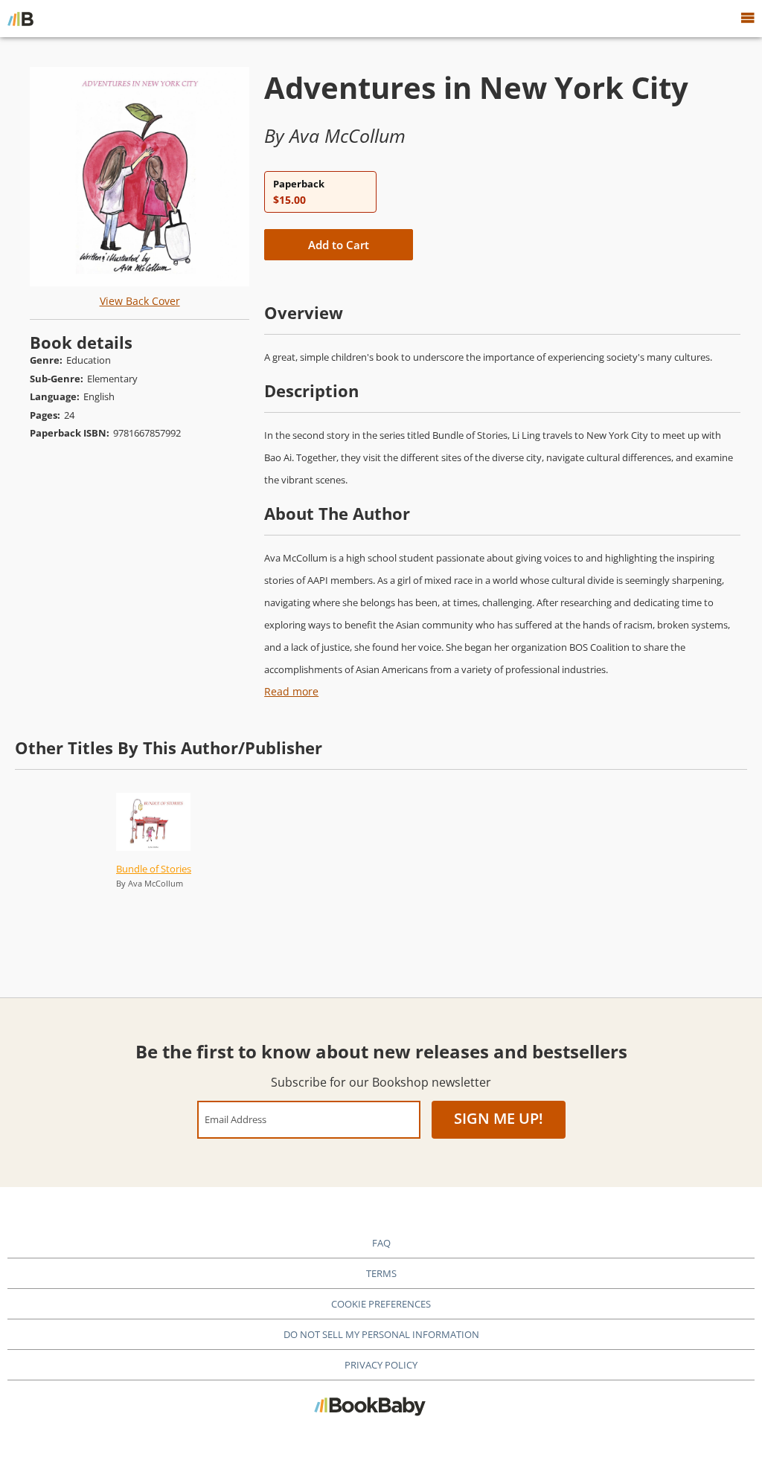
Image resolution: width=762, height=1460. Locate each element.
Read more (291, 691)
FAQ (381, 1243)
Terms (381, 1273)
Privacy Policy (381, 1364)
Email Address (235, 1119)
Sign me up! (498, 1118)
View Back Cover (140, 301)
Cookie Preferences (381, 1304)
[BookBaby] (20, 18)
